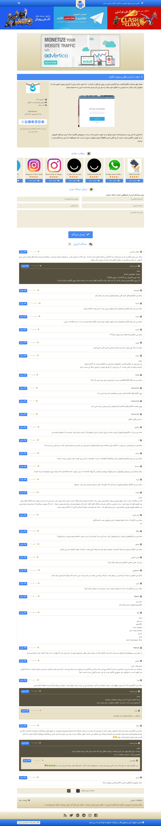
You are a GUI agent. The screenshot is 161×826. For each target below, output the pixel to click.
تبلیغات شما (23, 800)
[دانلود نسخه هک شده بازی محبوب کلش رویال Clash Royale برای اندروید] (27, 18)
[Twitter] (39, 121)
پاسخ (22, 252)
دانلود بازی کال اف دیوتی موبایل (72, 804)
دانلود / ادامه (133, 181)
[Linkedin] (36, 121)
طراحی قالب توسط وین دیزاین (27, 823)
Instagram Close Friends (34, 174)
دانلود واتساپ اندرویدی (133, 804)
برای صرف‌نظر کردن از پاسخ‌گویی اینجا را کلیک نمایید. (125, 195)
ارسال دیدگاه (79, 235)
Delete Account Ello (94, 174)
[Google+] (29, 121)
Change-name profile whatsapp (117, 174)
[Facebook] (33, 121)
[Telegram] (42, 121)
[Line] (26, 121)
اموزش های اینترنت (38, 102)
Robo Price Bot (134, 174)
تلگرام (29, 102)
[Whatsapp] (23, 121)
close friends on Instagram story (56, 174)
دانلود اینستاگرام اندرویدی (114, 804)
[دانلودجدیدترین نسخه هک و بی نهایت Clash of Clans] (134, 18)
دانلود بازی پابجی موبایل (95, 804)
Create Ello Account (74, 174)
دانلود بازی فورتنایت (52, 804)
